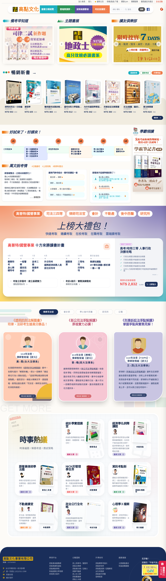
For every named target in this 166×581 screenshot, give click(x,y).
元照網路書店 (124, 563)
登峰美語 (99, 576)
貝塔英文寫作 (54, 574)
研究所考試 (52, 149)
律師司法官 (77, 214)
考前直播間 (100, 9)
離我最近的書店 (147, 2)
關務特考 (74, 149)
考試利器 (93, 527)
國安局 (23, 267)
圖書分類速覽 (47, 9)
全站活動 (159, 2)
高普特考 (133, 73)
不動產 (109, 214)
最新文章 (71, 454)
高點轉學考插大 (101, 563)
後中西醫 (127, 214)
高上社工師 (76, 574)
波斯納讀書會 (82, 9)
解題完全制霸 (72, 284)
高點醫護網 (76, 576)
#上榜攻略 (46, 166)
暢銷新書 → (24, 72)
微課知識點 (95, 262)
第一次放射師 (31, 156)
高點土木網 (76, 579)
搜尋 (141, 9)
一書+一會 (95, 268)
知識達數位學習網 (56, 571)
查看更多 (37, 197)
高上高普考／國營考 (80, 563)
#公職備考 (36, 166)
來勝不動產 (76, 571)
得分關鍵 (140, 527)
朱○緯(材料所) (104, 187)
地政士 (119, 149)
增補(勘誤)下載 (112, 2)
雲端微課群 (65, 9)
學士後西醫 (75, 154)
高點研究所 (100, 566)
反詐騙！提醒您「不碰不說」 (150, 561)
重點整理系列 (19, 284)
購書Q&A (124, 2)
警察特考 (119, 151)
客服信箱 (9, 575)
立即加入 (152, 284)
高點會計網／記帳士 (80, 568)
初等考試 (7, 149)
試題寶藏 (93, 490)
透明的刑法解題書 (27, 320)
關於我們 (9, 578)
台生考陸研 (100, 571)
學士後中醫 (75, 151)
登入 (90, 2)
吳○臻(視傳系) (110, 196)
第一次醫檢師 (31, 151)
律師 (59, 177)
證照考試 (145, 73)
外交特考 (48, 262)
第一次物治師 (31, 154)
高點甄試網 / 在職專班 (104, 568)
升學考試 (157, 73)
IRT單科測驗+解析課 (100, 265)
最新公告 (100, 2)
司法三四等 (54, 214)
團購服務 (134, 2)
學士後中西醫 (65, 189)
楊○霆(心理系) (110, 179)
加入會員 (81, 2)
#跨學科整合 (58, 166)
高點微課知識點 (55, 566)
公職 (120, 312)
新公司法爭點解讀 (83, 320)
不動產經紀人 (68, 195)
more (154, 274)
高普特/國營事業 (28, 214)
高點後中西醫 (101, 574)
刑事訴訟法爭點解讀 (138, 320)
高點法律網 (76, 566)
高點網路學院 (54, 568)
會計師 (52, 177)
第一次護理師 (31, 149)
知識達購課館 (124, 566)
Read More (26, 396)
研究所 (145, 214)
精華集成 (93, 447)
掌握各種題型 (140, 491)
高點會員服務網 (55, 563)
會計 (95, 214)
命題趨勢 (47, 527)
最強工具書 (46, 490)
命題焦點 (140, 447)
